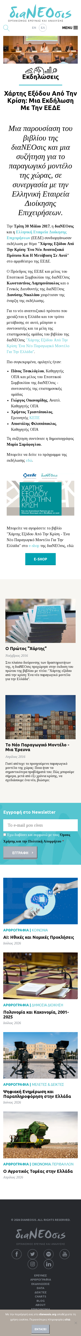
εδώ (29, 460)
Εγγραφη (20, 853)
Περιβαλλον (62, 1164)
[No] (75, 1323)
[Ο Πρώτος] (40, 621)
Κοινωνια (40, 930)
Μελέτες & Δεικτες (48, 1084)
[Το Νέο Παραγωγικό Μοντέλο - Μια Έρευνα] (40, 717)
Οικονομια (41, 1164)
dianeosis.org (47, 1314)
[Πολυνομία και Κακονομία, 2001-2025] (40, 976)
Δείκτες (41, 1292)
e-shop (34, 546)
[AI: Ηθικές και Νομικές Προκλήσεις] (40, 901)
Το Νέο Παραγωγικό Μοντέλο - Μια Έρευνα (37, 747)
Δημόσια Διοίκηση (47, 1005)
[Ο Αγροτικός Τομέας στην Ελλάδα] (40, 1135)
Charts (40, 1296)
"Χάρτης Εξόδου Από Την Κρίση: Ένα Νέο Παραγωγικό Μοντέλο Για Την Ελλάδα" (38, 346)
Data (40, 1287)
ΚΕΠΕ (34, 418)
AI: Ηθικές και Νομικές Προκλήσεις (38, 937)
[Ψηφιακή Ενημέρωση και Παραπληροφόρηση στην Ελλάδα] (40, 1055)
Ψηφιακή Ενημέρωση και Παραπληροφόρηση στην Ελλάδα (37, 1094)
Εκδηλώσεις (40, 1283)
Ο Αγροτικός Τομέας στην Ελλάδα (38, 1171)
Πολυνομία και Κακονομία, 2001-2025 (36, 1014)
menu (67, 28)
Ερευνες (40, 1275)
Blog (41, 1300)
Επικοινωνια (40, 1309)
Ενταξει (40, 1329)
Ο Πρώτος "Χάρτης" (26, 648)
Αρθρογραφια (40, 1279)
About (40, 1304)
